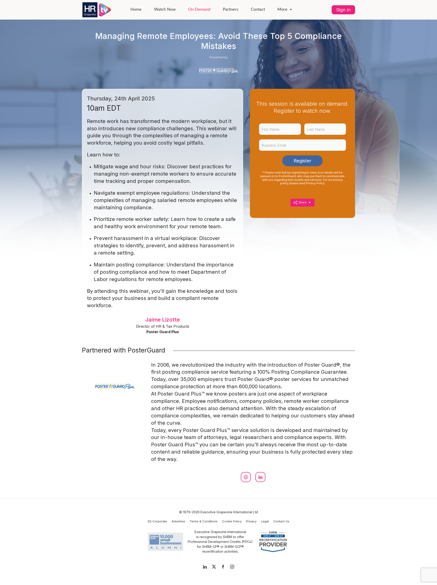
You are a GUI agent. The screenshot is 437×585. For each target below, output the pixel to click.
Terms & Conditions (204, 521)
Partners (230, 10)
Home (136, 10)
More (282, 10)
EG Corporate (157, 521)
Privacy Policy (315, 183)
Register (302, 160)
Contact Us (281, 521)
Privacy (251, 521)
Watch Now (165, 10)
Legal (265, 521)
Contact (258, 10)
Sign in (343, 10)
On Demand (199, 10)
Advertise (178, 521)
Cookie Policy (231, 521)
